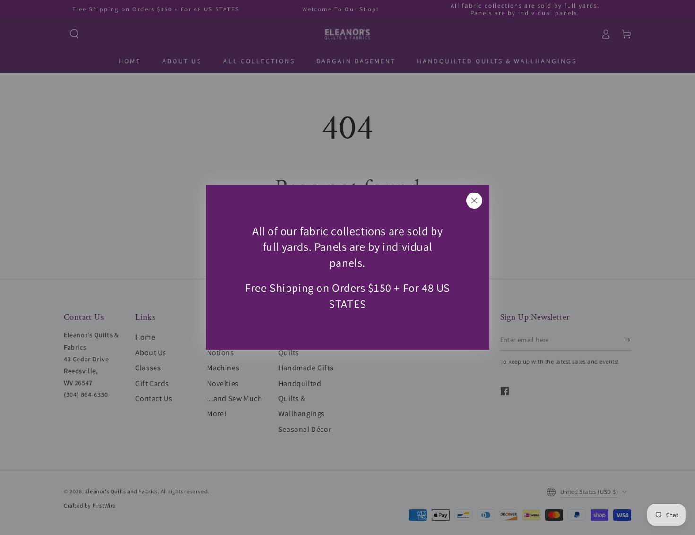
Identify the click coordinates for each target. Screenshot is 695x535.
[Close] (474, 200)
